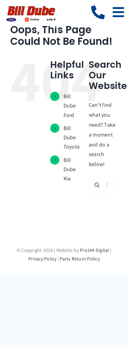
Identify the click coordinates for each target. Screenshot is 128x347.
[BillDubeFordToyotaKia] (30, 7)
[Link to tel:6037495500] (98, 12)
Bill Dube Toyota (71, 137)
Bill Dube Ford (69, 105)
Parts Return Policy (80, 259)
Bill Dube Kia (69, 169)
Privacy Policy (42, 259)
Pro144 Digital (94, 250)
